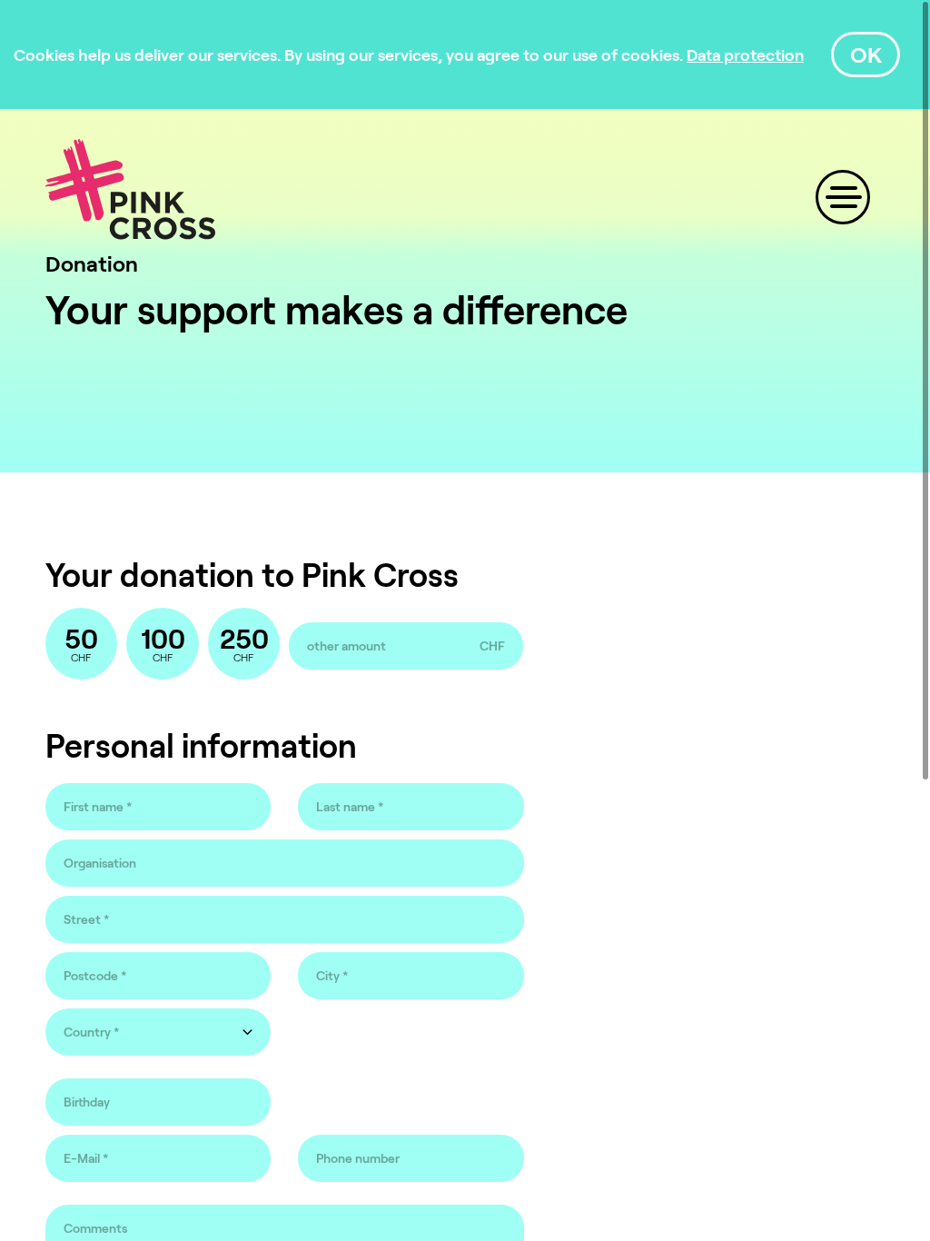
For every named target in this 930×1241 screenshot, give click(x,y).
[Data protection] (745, 55)
